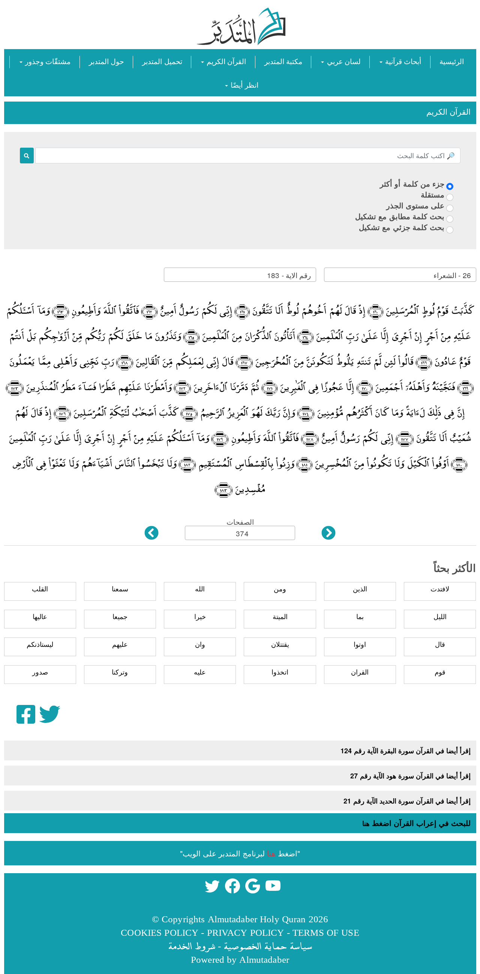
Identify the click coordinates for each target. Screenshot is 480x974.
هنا (366, 823)
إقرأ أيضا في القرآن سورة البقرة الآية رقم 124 (405, 751)
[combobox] (400, 275)
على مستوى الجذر (415, 205)
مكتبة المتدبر (283, 61)
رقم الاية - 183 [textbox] (288, 275)
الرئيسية (452, 61)
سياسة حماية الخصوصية (268, 945)
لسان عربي (342, 61)
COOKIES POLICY (159, 932)
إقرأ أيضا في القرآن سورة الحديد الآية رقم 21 (407, 801)
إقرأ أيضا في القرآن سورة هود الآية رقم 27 (410, 776)
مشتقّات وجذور (46, 61)
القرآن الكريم (225, 61)
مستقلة (432, 194)
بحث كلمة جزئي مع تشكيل (401, 227)
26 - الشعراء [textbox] (452, 275)
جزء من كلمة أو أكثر (412, 183)
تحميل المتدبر (162, 61)
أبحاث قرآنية (402, 61)
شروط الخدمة (191, 945)
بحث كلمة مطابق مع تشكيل (399, 216)
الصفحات (240, 521)
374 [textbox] (242, 533)
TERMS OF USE (325, 932)
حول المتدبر (106, 61)
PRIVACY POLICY (245, 932)
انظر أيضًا (243, 84)
